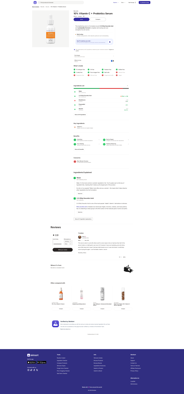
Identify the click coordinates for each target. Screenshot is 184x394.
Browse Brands (98, 363)
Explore (115, 2)
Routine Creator (61, 358)
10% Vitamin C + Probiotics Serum (58, 6)
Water (79, 178)
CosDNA (133, 381)
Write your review (62, 249)
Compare (98, 19)
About (132, 358)
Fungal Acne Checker (62, 368)
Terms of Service (135, 365)
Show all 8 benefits (79, 149)
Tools (122, 2)
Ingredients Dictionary (100, 365)
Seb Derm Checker (62, 373)
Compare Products (62, 363)
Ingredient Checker (62, 360)
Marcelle (42, 6)
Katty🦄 (84, 236)
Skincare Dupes (61, 365)
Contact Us (134, 363)
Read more (80, 193)
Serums (47, 6)
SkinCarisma (134, 384)
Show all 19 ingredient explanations (83, 219)
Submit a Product (98, 368)
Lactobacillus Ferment (84, 28)
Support (133, 360)
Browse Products (98, 360)
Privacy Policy (134, 371)
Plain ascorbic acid (81, 206)
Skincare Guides (98, 358)
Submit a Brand (98, 371)
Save (81, 19)
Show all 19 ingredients (80, 114)
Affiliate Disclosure (136, 368)
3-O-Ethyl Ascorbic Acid (106, 26)
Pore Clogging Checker (63, 371)
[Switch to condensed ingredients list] (127, 85)
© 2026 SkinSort (92, 390)
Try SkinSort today (144, 2)
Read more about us (65, 329)
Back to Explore (35, 6)
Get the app (131, 2)
